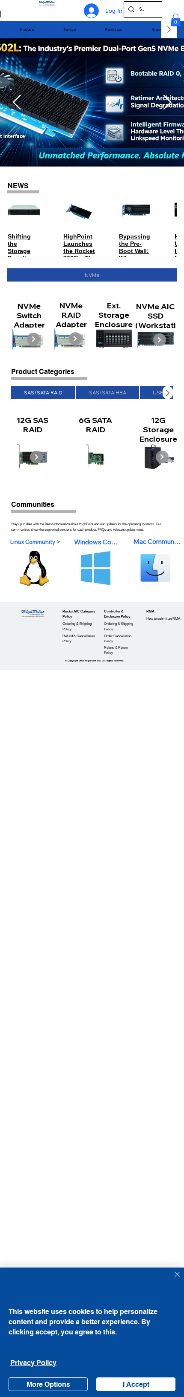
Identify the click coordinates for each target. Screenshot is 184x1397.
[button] (27, 29)
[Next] (167, 102)
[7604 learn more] (42, 136)
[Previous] (17, 102)
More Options (48, 1384)
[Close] (172, 1279)
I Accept (136, 1384)
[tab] (92, 275)
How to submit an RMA (163, 619)
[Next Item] (33, 339)
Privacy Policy (33, 1363)
